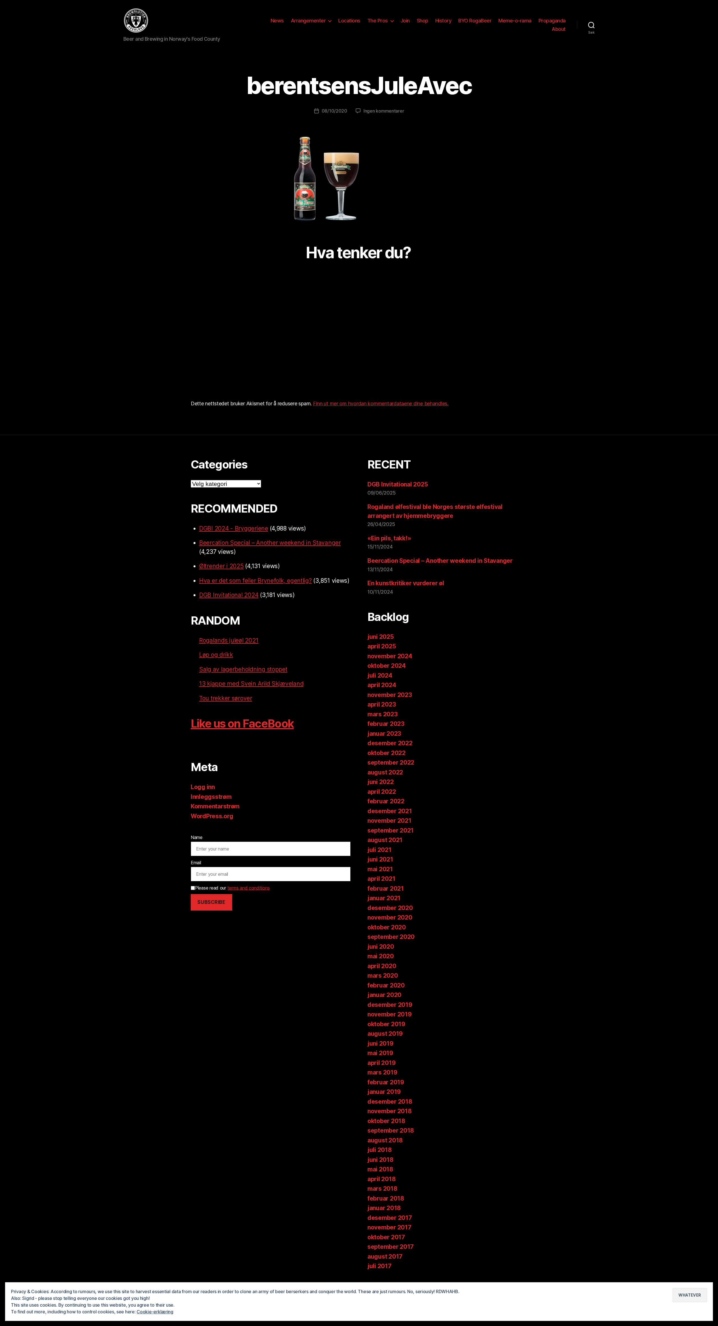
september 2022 (390, 762)
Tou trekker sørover (225, 698)
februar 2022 (385, 801)
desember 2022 (390, 743)
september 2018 (390, 1130)
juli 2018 (379, 1149)
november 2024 (389, 656)
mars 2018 (382, 1188)
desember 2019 (389, 1004)
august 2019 (385, 1033)
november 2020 (389, 917)
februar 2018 (385, 1198)
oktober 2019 (386, 1024)
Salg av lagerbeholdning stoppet (243, 669)
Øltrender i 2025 (221, 566)
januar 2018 (384, 1207)
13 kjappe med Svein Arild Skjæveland (251, 683)
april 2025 (381, 646)
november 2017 (389, 1227)
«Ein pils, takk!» (389, 538)
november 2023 (389, 694)
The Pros (377, 21)
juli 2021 (379, 849)
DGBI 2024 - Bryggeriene (233, 528)
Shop (422, 21)
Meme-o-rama (514, 21)
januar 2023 (384, 733)
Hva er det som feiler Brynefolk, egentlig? (255, 580)
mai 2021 (380, 869)
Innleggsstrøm (211, 796)
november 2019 (389, 1014)
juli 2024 (379, 675)
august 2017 (384, 1256)
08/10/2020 (334, 111)
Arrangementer (308, 21)
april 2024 (381, 685)
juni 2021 (380, 859)
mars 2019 (382, 1072)
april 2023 (381, 704)
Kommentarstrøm (215, 806)
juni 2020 (380, 946)
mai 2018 (380, 1169)
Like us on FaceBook (242, 723)
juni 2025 (380, 636)
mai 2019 (380, 1053)
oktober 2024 (386, 665)
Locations (349, 21)
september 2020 (391, 936)
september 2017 (390, 1246)
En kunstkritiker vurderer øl (405, 583)
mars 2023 (382, 714)
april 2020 (381, 966)
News (277, 21)
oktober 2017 (386, 1237)
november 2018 (389, 1111)
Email (196, 862)
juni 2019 (380, 1043)
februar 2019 (385, 1082)
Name (196, 837)
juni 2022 (380, 781)
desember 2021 (389, 811)
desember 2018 (389, 1101)
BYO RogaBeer (474, 21)
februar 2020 (386, 985)
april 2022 (381, 791)
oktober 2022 (386, 752)
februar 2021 (385, 888)
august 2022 (385, 772)
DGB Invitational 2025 (397, 484)
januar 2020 (384, 994)
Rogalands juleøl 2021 (228, 640)
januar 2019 (384, 1091)
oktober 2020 (386, 927)
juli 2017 (379, 1266)
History (443, 21)
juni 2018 (380, 1159)
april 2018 (381, 1179)
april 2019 (381, 1062)
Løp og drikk (216, 654)
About (559, 29)
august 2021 (384, 839)
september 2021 (390, 830)
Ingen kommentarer (383, 111)
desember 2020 (390, 907)
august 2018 (385, 1140)
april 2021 (381, 878)
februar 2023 (385, 723)
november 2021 (389, 820)
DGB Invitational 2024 (228, 594)
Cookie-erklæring (155, 1311)
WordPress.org (212, 816)
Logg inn (203, 786)
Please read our (232, 888)
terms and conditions (248, 888)
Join (405, 21)
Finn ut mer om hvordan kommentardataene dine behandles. (380, 403)
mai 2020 (380, 956)
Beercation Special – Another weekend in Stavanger (270, 542)
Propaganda (552, 21)
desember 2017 (389, 1217)
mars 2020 (382, 975)
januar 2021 (384, 898)
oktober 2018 (386, 1120)
